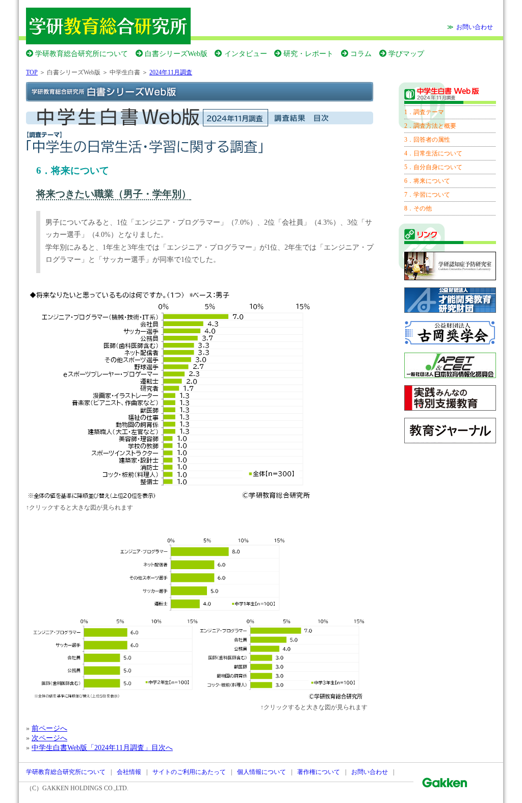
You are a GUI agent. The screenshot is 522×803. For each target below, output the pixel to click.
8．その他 (418, 208)
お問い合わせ (474, 27)
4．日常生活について (433, 153)
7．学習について (427, 194)
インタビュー (245, 53)
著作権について (318, 771)
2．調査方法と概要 (430, 125)
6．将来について (427, 180)
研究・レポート (308, 53)
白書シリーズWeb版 (176, 53)
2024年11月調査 (170, 72)
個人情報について (261, 771)
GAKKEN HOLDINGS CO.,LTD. (85, 788)
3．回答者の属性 (427, 139)
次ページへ (49, 738)
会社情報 (129, 771)
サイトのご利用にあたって (189, 771)
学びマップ (406, 53)
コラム (361, 53)
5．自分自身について (433, 167)
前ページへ (49, 728)
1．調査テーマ (424, 112)
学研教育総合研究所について (81, 53)
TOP (32, 72)
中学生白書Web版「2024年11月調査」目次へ (102, 747)
